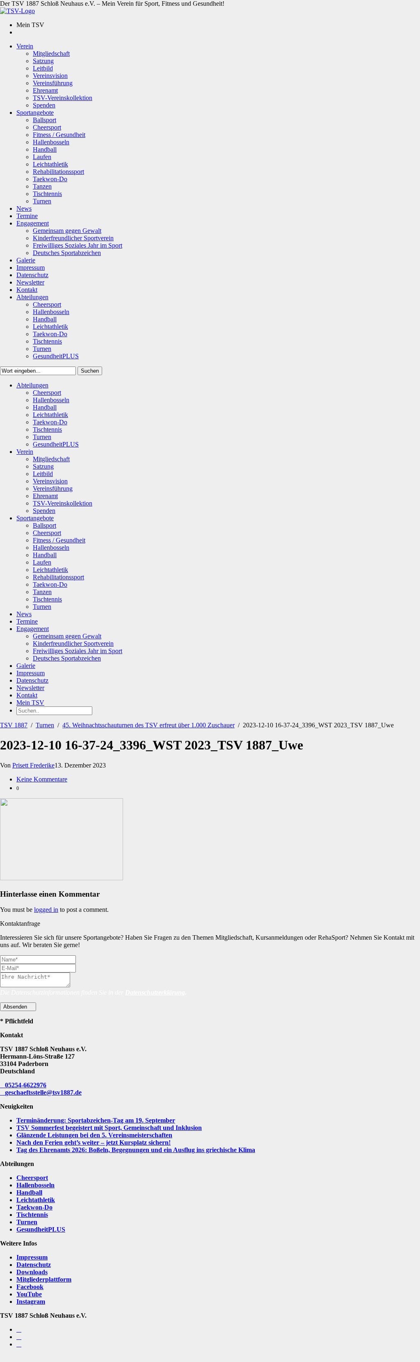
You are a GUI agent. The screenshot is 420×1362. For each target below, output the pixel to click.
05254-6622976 (25, 1085)
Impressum (32, 1257)
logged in (46, 909)
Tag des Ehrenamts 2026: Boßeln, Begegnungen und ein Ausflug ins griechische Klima (135, 1149)
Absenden (16, 1007)
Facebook (29, 1286)
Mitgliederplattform (43, 1279)
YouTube (29, 1294)
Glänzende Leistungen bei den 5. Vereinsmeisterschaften (94, 1135)
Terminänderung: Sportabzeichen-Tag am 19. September (95, 1120)
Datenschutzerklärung (155, 992)
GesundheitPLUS (40, 1229)
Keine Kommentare (41, 779)
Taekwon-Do (34, 1207)
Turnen (45, 725)
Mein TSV (30, 702)
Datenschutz (33, 1264)
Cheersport (32, 1177)
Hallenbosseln (35, 1185)
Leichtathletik (35, 1199)
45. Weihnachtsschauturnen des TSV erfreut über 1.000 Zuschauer (148, 725)
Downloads (32, 1272)
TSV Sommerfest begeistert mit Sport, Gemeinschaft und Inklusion (109, 1127)
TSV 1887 (13, 725)
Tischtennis (32, 1214)
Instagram (30, 1301)
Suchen (90, 371)
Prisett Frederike (33, 765)
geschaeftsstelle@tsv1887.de (43, 1092)
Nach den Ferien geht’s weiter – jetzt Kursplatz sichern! (93, 1142)
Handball (29, 1192)
